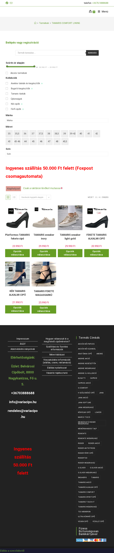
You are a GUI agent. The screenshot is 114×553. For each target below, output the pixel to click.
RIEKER (81, 443)
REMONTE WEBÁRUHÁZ (88, 438)
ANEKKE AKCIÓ (84, 359)
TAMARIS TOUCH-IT (86, 502)
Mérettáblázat (57, 354)
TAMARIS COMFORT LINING (66, 23)
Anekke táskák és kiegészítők (25, 83)
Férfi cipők (16, 109)
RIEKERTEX (82, 458)
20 (96, 197)
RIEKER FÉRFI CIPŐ (85, 453)
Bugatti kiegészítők (20, 88)
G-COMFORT (83, 388)
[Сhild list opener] (42, 83)
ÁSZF (23, 344)
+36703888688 (22, 393)
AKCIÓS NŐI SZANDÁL (87, 349)
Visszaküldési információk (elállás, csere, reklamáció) (57, 361)
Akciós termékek (18, 73)
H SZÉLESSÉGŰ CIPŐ (86, 393)
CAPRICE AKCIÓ (84, 383)
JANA (101, 393)
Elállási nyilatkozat (57, 367)
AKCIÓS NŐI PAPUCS (86, 344)
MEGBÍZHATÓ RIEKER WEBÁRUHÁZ (87, 423)
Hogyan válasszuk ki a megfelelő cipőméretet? (57, 340)
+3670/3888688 (100, 3)
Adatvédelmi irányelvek (23, 349)
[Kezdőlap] (35, 23)
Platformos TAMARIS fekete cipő (17, 236)
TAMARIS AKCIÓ (84, 482)
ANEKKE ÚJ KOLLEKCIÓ (87, 373)
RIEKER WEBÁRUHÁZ (86, 463)
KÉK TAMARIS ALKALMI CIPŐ (17, 293)
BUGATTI (82, 378)
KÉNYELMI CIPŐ (84, 412)
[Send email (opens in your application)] (11, 3)
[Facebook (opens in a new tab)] (7, 3)
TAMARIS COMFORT (86, 492)
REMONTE (82, 434)
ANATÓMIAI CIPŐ (85, 354)
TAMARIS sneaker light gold (70, 236)
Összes (105, 197)
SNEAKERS (82, 477)
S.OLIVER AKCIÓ (96, 468)
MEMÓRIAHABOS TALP (87, 429)
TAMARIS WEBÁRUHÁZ (87, 507)
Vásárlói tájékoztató (57, 373)
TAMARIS (95, 477)
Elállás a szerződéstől (12, 550)
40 (100, 197)
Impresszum (22, 338)
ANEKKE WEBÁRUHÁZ (87, 368)
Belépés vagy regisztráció (22, 42)
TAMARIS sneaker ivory (44, 236)
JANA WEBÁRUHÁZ (86, 407)
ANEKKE (99, 354)
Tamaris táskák (18, 93)
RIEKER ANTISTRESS (86, 448)
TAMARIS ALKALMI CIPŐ (88, 487)
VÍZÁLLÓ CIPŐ (98, 521)
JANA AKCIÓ (83, 398)
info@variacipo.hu (22, 402)
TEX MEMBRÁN (84, 512)
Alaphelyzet (13, 188)
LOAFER (98, 412)
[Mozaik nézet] (8, 197)
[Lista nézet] (14, 197)
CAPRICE (93, 378)
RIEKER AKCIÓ (94, 443)
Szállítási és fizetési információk (57, 348)
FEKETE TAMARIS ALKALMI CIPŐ (96, 236)
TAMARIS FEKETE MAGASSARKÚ (44, 293)
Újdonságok (16, 99)
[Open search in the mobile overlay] (57, 53)
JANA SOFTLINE (84, 403)
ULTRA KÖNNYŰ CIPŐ (86, 517)
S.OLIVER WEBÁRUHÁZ (87, 473)
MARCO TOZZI (84, 417)
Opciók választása (17, 253)
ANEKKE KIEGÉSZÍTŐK (87, 363)
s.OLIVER (82, 468)
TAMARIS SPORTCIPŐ (87, 497)
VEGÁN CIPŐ (83, 521)
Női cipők (15, 104)
